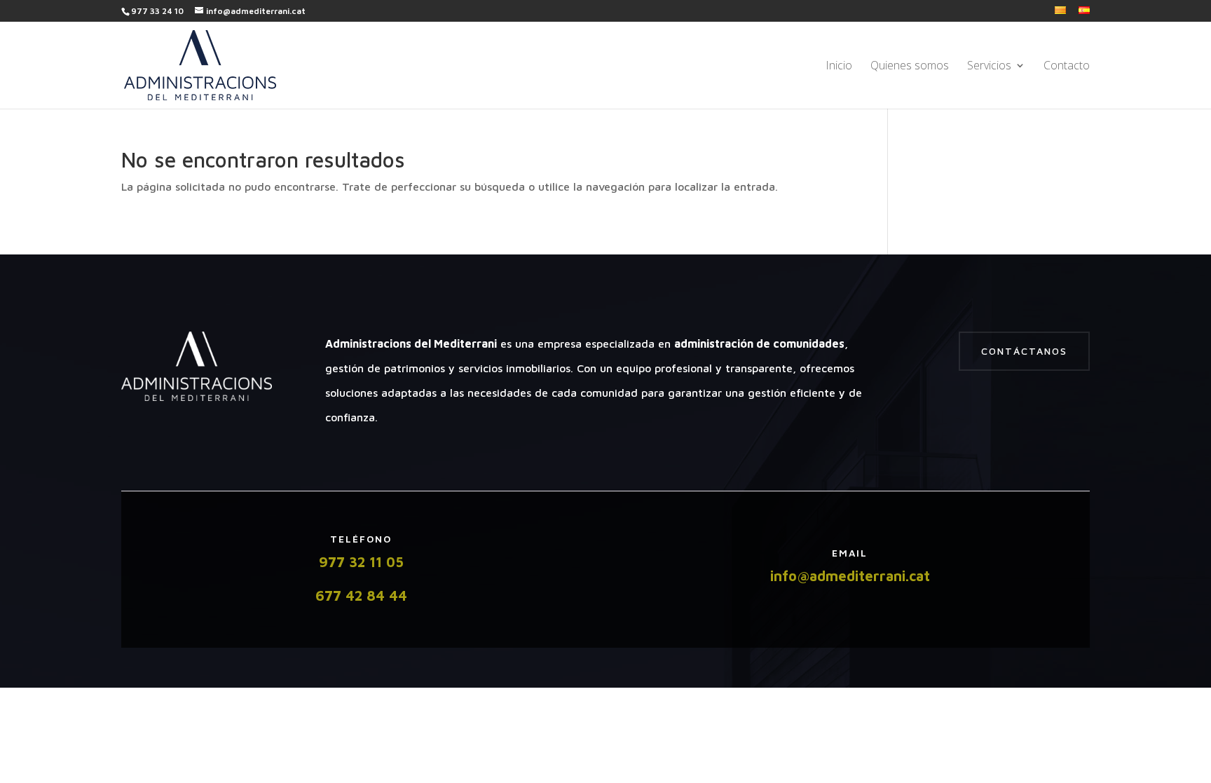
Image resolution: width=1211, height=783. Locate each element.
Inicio (839, 66)
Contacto (1067, 66)
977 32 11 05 (361, 562)
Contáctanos (1024, 351)
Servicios (989, 66)
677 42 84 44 (361, 595)
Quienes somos (909, 66)
